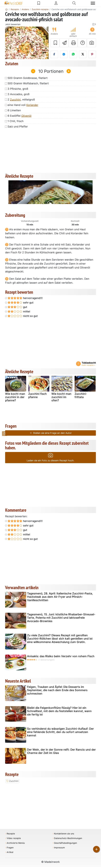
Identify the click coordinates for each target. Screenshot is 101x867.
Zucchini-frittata (81, 395)
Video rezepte (14, 838)
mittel (26, 311)
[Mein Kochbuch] (39, 3)
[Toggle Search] (74, 3)
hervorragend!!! (32, 298)
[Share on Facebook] (54, 54)
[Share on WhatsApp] (73, 54)
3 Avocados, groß (18, 94)
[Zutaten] (4, 433)
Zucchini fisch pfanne (37, 395)
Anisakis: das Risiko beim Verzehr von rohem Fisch (60, 656)
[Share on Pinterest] (92, 54)
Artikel (10, 852)
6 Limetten (14, 110)
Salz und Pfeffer (18, 126)
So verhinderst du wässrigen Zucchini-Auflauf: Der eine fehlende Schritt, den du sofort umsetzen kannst (60, 732)
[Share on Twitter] (82, 54)
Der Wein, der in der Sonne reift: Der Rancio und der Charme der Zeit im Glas (61, 751)
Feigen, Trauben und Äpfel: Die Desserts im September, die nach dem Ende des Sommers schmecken (57, 690)
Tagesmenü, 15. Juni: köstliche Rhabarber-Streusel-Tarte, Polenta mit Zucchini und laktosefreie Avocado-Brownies (61, 618)
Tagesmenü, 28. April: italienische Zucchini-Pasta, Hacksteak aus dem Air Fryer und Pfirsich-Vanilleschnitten (60, 597)
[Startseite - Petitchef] (6, 9)
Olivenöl (26, 115)
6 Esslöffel (19, 115)
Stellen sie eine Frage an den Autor (52, 433)
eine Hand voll (23, 105)
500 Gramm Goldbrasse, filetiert (27, 78)
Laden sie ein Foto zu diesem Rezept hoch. (50, 460)
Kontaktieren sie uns (64, 833)
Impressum (59, 847)
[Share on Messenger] (63, 54)
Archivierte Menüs (16, 843)
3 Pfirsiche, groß (18, 88)
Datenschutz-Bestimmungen (68, 838)
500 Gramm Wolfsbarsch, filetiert (28, 83)
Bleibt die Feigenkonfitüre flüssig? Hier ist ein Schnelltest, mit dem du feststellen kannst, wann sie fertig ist (59, 711)
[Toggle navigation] (93, 3)
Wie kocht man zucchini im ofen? (61, 397)
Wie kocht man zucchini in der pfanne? (15, 397)
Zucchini (15, 99)
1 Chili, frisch (16, 121)
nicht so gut (30, 316)
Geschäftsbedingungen (65, 843)
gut (24, 307)
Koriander (32, 105)
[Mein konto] (56, 3)
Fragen (10, 847)
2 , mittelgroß (21, 99)
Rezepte (11, 833)
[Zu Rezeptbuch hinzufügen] (55, 43)
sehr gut (27, 302)
